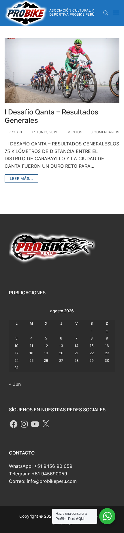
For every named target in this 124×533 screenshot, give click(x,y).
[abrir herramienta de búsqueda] (105, 13)
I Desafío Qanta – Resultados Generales (51, 116)
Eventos (73, 132)
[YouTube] (35, 424)
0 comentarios (104, 132)
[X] (45, 424)
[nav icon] (116, 13)
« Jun (15, 384)
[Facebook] (13, 424)
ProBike (15, 132)
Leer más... (21, 178)
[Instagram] (24, 424)
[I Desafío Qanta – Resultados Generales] (62, 70)
